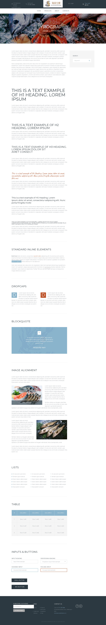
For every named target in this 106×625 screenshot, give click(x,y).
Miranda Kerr (39, 347)
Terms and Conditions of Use (42, 611)
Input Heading (17, 558)
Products (42, 607)
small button (19, 580)
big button (19, 587)
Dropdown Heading (48, 558)
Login (72, 3)
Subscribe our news (20, 603)
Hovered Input (17, 567)
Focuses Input (46, 567)
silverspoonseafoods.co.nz (60, 613)
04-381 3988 (31, 4)
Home (46, 31)
